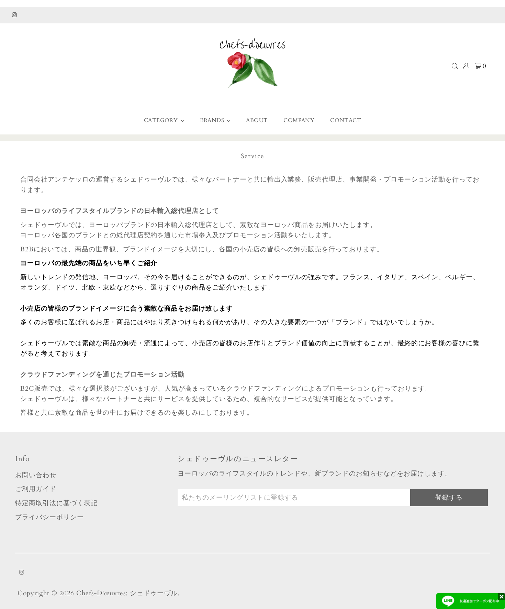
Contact (345, 120)
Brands (213, 120)
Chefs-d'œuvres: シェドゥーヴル (127, 593)
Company (298, 120)
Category (161, 120)
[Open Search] (455, 66)
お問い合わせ (35, 475)
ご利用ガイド (35, 489)
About (257, 120)
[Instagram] (14, 15)
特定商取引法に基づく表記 (56, 503)
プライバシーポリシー (49, 517)
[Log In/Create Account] (466, 66)
